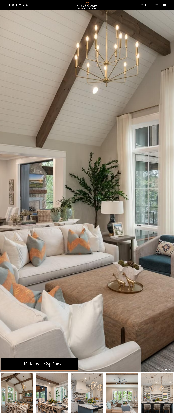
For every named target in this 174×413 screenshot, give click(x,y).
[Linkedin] (16, 5)
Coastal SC (139, 5)
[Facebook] (9, 5)
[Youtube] (20, 5)
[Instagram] (13, 5)
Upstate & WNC (153, 5)
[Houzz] (26, 5)
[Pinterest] (23, 5)
